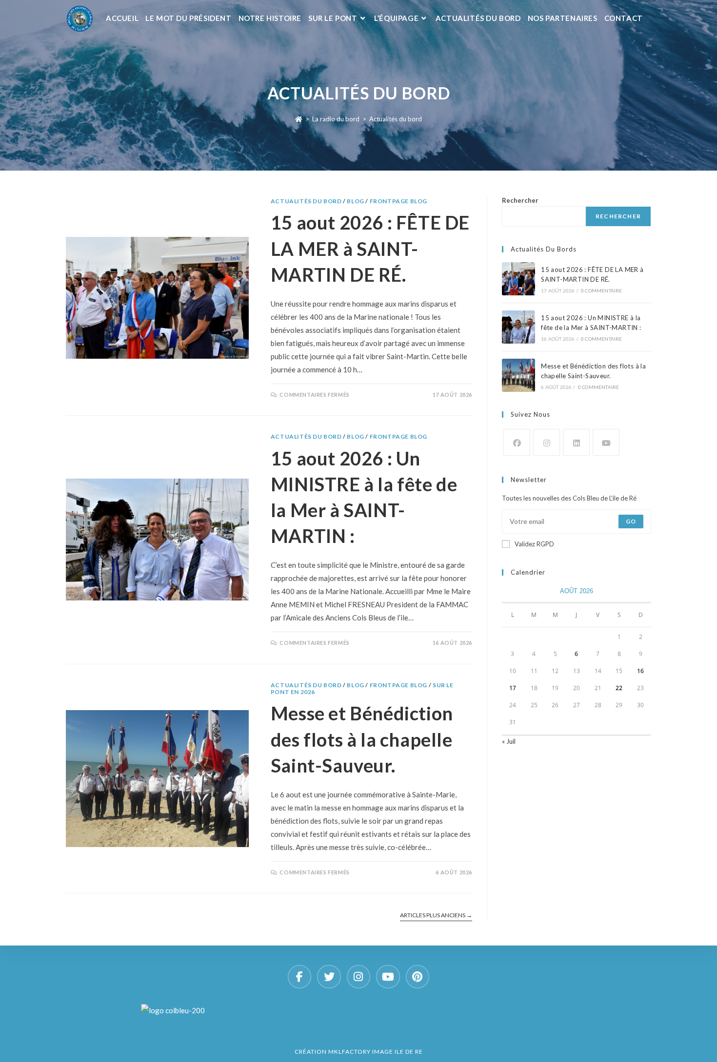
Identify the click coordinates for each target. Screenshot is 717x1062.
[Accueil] (298, 119)
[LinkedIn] (576, 442)
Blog (355, 201)
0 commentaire (601, 290)
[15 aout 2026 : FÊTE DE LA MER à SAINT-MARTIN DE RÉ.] (518, 278)
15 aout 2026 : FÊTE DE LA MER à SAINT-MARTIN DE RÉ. (370, 248)
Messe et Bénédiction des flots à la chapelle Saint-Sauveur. (362, 739)
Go (631, 521)
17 (512, 688)
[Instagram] (546, 442)
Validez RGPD (534, 544)
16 (640, 671)
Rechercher (520, 200)
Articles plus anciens (436, 915)
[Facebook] (516, 442)
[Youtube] (606, 442)
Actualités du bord (395, 119)
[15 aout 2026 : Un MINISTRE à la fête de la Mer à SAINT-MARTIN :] (518, 327)
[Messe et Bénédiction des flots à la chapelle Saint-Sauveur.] (518, 375)
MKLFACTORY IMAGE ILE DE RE (375, 1051)
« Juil (509, 741)
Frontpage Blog (398, 201)
